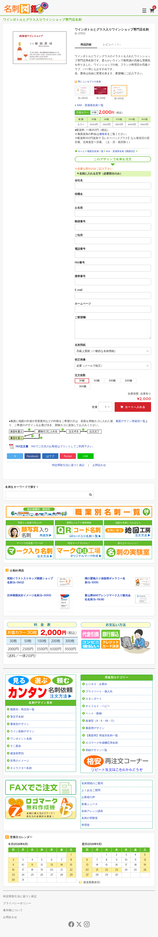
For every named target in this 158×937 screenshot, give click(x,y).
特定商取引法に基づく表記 (68, 465)
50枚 (97, 380)
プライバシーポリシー (17, 903)
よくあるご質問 (91, 790)
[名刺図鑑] (26, 10)
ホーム (81, 151)
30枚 (82, 380)
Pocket (68, 456)
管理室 (86, 825)
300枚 (83, 386)
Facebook (32, 456)
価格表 (103, 134)
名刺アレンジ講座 (92, 811)
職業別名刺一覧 (95, 151)
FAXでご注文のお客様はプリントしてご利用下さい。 (55, 446)
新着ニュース (90, 804)
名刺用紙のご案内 (92, 783)
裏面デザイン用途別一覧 (130, 421)
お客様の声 (88, 797)
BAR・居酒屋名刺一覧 (90, 105)
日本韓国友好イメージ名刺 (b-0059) (29, 595)
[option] (39, 48)
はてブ (50, 456)
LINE (85, 456)
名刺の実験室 (90, 818)
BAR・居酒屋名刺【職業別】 (121, 151)
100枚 (112, 380)
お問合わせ (99, 465)
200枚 (128, 380)
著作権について (13, 910)
